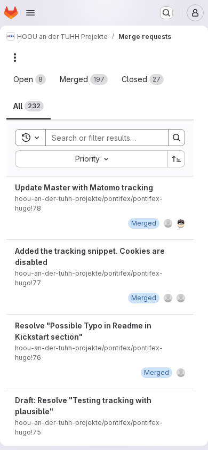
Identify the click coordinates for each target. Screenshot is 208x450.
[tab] (29, 79)
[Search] (176, 137)
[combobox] (91, 158)
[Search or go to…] (166, 12)
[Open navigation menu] (30, 12)
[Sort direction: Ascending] (176, 158)
